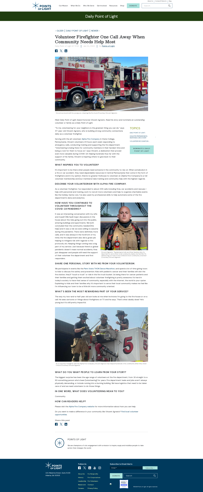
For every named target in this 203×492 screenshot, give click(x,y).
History (80, 477)
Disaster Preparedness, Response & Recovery (139, 137)
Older (60, 30)
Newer (94, 30)
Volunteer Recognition (139, 141)
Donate (133, 6)
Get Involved (102, 6)
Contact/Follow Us (161, 1)
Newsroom (82, 485)
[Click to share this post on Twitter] (61, 51)
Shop (122, 6)
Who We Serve (88, 6)
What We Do (75, 6)
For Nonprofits (93, 474)
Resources (113, 6)
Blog (170, 1)
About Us (150, 1)
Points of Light (108, 46)
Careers (81, 488)
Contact (91, 485)
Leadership (82, 481)
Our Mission (63, 6)
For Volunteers (93, 481)
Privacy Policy (93, 488)
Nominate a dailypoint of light (141, 150)
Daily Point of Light (77, 30)
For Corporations (94, 477)
